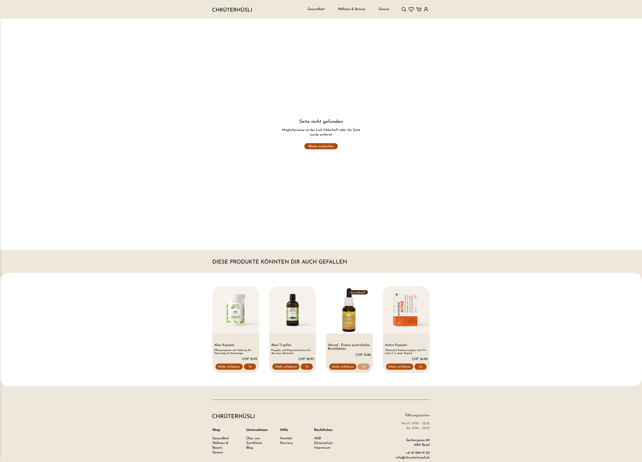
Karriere (286, 443)
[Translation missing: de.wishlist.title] (411, 9)
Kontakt (286, 438)
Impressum (322, 447)
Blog (249, 447)
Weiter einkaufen (321, 146)
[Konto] (426, 9)
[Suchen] (404, 9)
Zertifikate (254, 443)
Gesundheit (220, 438)
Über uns (253, 438)
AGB (317, 438)
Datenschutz (323, 443)
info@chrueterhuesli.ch (413, 457)
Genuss (217, 452)
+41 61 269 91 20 (417, 453)
